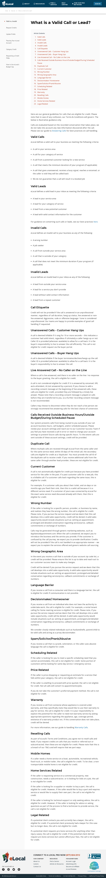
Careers (36, 864)
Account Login (71, 861)
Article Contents (39, 33)
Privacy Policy (82, 876)
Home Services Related (46, 101)
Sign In (97, 4)
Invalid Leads (42, 46)
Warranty (41, 92)
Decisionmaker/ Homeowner (48, 80)
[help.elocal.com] (9, 4)
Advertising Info (71, 864)
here (96, 221)
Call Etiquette (42, 48)
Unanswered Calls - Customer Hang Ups (53, 51)
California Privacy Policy (96, 876)
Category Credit (11, 49)
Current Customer (44, 69)
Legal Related (42, 104)
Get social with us (8, 866)
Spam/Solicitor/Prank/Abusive (49, 83)
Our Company (38, 859)
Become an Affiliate (72, 866)
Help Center (65, 3)
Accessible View (41, 876)
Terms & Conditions (55, 876)
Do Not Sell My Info (69, 876)
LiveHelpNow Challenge (94, 871)
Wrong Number (43, 72)
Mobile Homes (43, 98)
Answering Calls (59, 130)
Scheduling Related (44, 86)
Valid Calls (41, 37)
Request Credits (11, 28)
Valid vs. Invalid (11, 21)
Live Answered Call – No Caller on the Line (53, 57)
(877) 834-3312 (73, 855)
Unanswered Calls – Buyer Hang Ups (51, 54)
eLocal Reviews (71, 869)
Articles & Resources (57, 864)
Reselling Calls (42, 95)
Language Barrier (44, 78)
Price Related (42, 89)
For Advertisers (72, 859)
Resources (54, 859)
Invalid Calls (41, 43)
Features (13, 10)
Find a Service (53, 3)
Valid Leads (41, 40)
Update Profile (10, 34)
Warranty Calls (81, 727)
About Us (36, 861)
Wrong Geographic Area (46, 75)
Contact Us (37, 866)
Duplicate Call (42, 66)
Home (6, 10)
